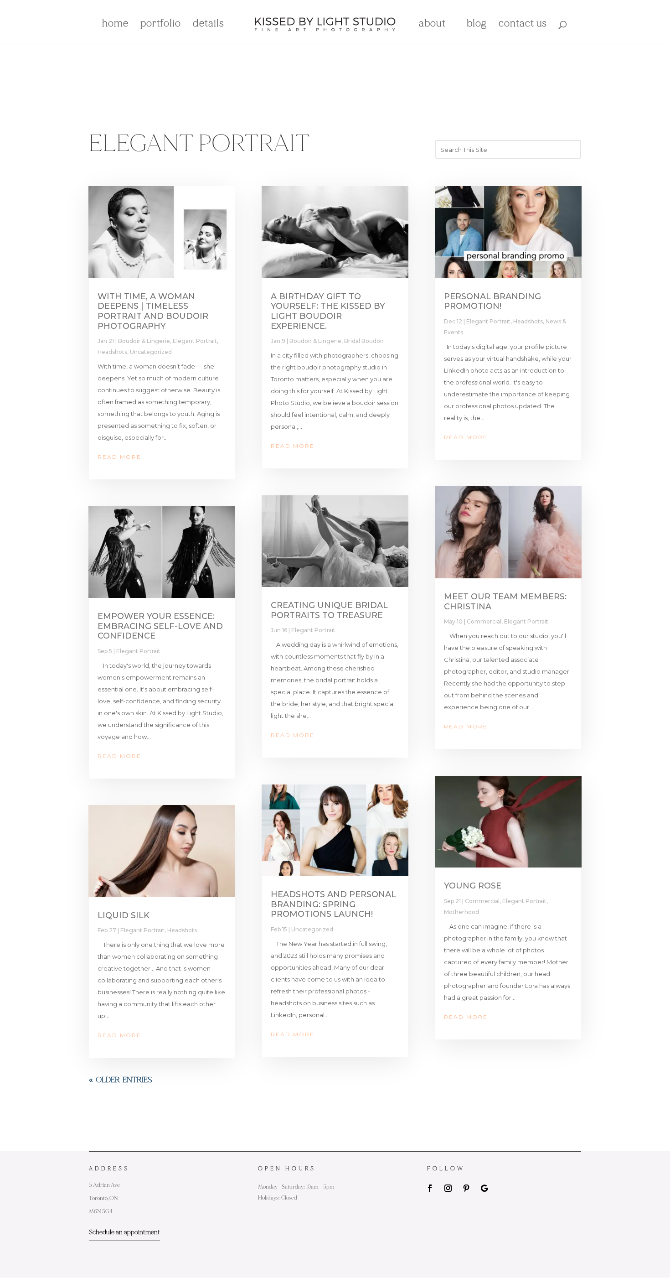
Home (115, 24)
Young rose (472, 886)
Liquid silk (123, 915)
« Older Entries (120, 1080)
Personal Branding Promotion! (492, 301)
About (432, 24)
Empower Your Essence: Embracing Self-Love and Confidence (160, 626)
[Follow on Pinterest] (466, 1188)
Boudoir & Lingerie (144, 341)
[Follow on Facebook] (430, 1188)
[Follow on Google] (484, 1188)
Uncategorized (151, 351)
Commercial (484, 621)
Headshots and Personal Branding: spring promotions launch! (333, 904)
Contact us (523, 24)
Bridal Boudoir (364, 341)
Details (208, 24)
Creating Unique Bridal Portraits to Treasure (329, 610)
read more (119, 456)
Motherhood (461, 912)
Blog (477, 24)
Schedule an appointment (124, 1232)
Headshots (112, 351)
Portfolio (160, 24)
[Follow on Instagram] (448, 1188)
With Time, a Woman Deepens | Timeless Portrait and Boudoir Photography (153, 311)
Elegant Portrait (195, 341)
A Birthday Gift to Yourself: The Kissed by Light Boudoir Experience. (328, 311)
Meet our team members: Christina (505, 602)
